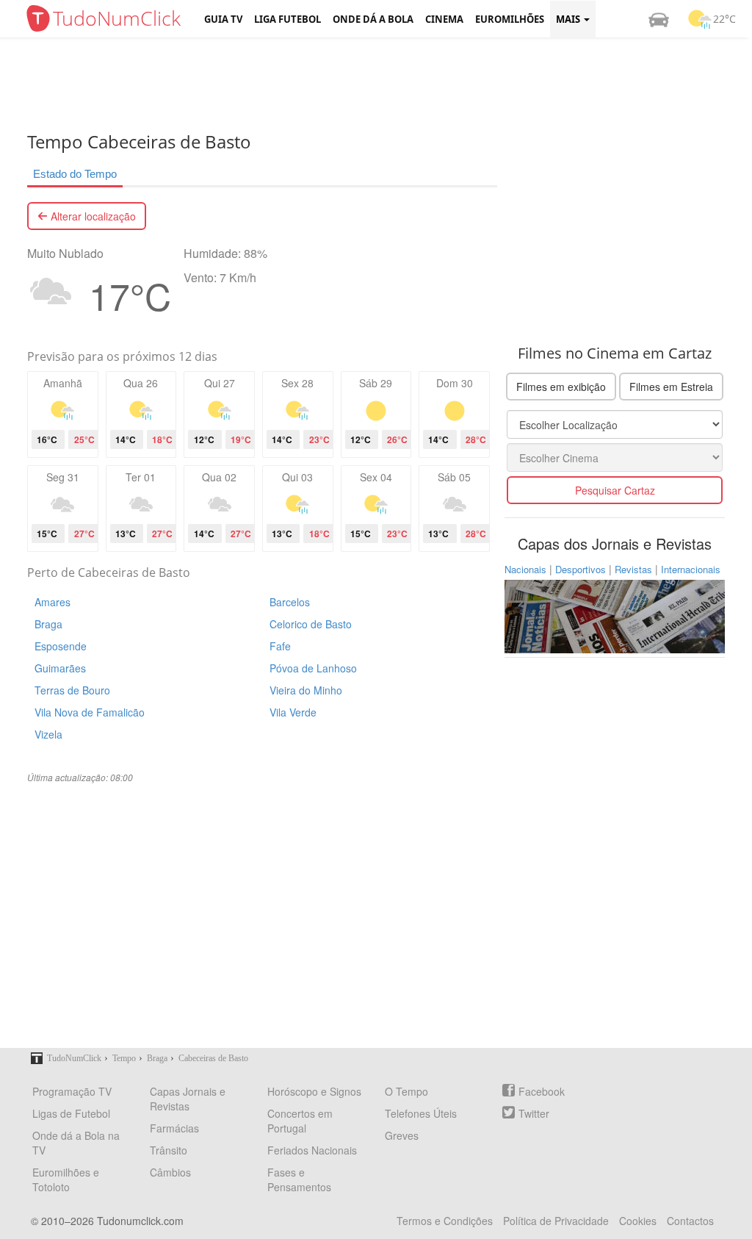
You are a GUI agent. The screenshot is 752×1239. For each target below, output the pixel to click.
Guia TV (223, 19)
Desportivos (580, 569)
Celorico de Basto (311, 624)
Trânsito (168, 1150)
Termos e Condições (445, 1220)
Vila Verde (293, 712)
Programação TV (72, 1091)
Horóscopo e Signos (314, 1091)
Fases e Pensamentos (299, 1179)
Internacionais (690, 569)
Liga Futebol (287, 19)
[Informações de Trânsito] (658, 19)
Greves (402, 1135)
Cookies (638, 1220)
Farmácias (174, 1128)
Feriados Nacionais (312, 1150)
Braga (48, 624)
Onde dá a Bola (373, 19)
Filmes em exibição (561, 386)
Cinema (444, 19)
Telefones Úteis (421, 1113)
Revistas (633, 569)
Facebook (541, 1091)
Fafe (280, 646)
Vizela (48, 734)
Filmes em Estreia (671, 386)
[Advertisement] (387, 84)
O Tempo (406, 1091)
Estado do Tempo (75, 174)
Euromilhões (509, 19)
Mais (569, 19)
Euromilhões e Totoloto (65, 1179)
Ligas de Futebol (71, 1113)
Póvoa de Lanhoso (313, 668)
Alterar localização (92, 216)
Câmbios (170, 1172)
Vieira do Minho (306, 690)
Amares (52, 602)
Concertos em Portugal (300, 1120)
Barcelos (290, 602)
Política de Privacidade (556, 1220)
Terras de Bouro (72, 690)
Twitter (533, 1113)
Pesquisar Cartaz (615, 490)
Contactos (690, 1220)
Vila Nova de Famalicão (90, 712)
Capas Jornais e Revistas (187, 1098)
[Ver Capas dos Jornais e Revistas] (615, 615)
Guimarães (60, 668)
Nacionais (525, 569)
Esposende (61, 646)
